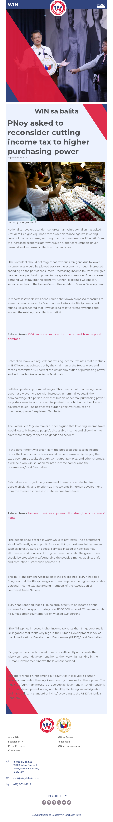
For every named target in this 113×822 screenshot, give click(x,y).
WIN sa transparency (69, 746)
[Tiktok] (69, 802)
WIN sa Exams (65, 737)
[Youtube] (64, 802)
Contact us (14, 750)
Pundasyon (64, 741)
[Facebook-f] (44, 802)
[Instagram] (49, 802)
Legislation (14, 741)
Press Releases (16, 746)
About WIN (13, 737)
